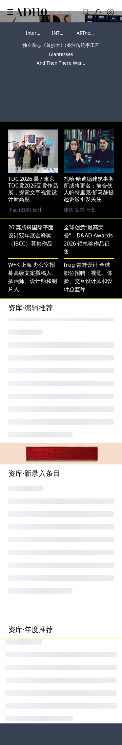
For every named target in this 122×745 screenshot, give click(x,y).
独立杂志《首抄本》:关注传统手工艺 (61, 45)
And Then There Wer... (61, 63)
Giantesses (61, 54)
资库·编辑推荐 (30, 283)
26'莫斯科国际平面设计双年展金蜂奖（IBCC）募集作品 (31, 211)
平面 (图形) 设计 (81, 185)
